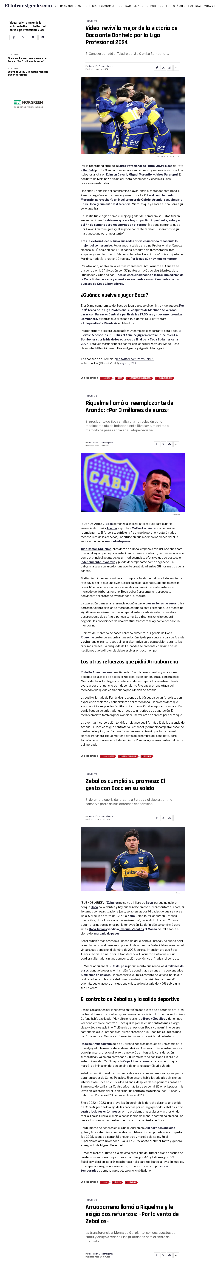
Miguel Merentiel (165, 378)
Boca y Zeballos (154, 1018)
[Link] (169, 67)
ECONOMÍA (106, 6)
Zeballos (113, 902)
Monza (118, 1182)
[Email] (43, 37)
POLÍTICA (90, 6)
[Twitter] (23, 37)
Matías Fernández (129, 756)
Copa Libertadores (136, 1061)
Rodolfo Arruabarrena (96, 672)
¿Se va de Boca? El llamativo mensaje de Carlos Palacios (28, 73)
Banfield (89, 170)
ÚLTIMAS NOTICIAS (68, 6)
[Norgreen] (28, 104)
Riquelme (87, 637)
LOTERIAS (195, 6)
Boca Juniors (109, 756)
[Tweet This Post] (163, 67)
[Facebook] (14, 37)
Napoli (131, 916)
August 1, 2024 (127, 363)
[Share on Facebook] (157, 67)
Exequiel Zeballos (131, 929)
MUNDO (139, 6)
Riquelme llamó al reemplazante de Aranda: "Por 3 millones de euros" (27, 60)
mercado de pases (118, 541)
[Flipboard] (33, 37)
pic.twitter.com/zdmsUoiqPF (135, 359)
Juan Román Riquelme (96, 549)
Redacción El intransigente (101, 66)
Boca (168, 165)
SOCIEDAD (124, 6)
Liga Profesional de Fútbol (140, 378)
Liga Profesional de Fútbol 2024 (141, 165)
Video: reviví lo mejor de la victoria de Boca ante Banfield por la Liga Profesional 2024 (28, 26)
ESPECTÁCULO (176, 6)
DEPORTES (154, 6)
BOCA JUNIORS (14, 55)
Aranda (112, 528)
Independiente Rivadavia (98, 562)
